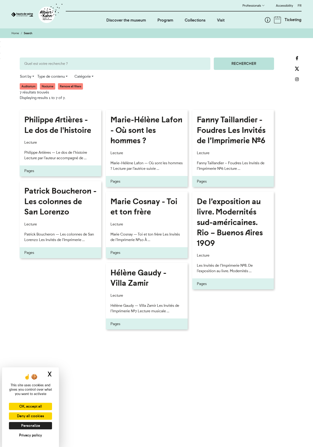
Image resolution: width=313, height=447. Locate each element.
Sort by (25, 76)
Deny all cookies (30, 416)
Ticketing (293, 19)
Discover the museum (126, 20)
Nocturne (47, 86)
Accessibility (284, 5)
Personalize (30, 425)
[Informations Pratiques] (267, 19)
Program (165, 20)
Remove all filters (70, 86)
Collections (195, 20)
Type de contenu (51, 76)
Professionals (251, 5)
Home (15, 33)
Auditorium (28, 86)
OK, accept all (30, 406)
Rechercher (243, 63)
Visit (221, 20)
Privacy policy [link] (30, 435)
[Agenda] (277, 19)
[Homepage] (38, 14)
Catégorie (82, 76)
